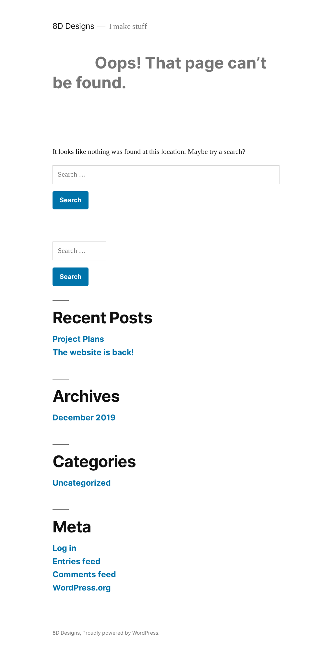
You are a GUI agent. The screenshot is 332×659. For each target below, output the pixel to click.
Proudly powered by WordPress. (121, 633)
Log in (64, 548)
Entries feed (77, 561)
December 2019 (84, 417)
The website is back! (93, 352)
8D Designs (73, 26)
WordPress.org (82, 587)
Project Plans (78, 339)
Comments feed (84, 574)
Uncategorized (82, 483)
